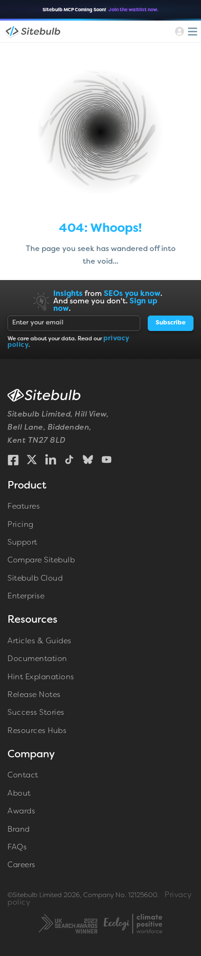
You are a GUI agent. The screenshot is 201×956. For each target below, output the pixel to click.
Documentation (37, 659)
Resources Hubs (36, 731)
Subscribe (171, 323)
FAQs (17, 847)
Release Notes (34, 695)
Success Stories (36, 713)
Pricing (20, 525)
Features (23, 506)
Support (22, 542)
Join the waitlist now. (133, 10)
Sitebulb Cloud (35, 578)
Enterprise (25, 596)
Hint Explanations (40, 677)
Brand (18, 830)
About (19, 794)
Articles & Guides (39, 641)
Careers (21, 865)
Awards (21, 811)
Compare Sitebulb (41, 560)
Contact (22, 775)
